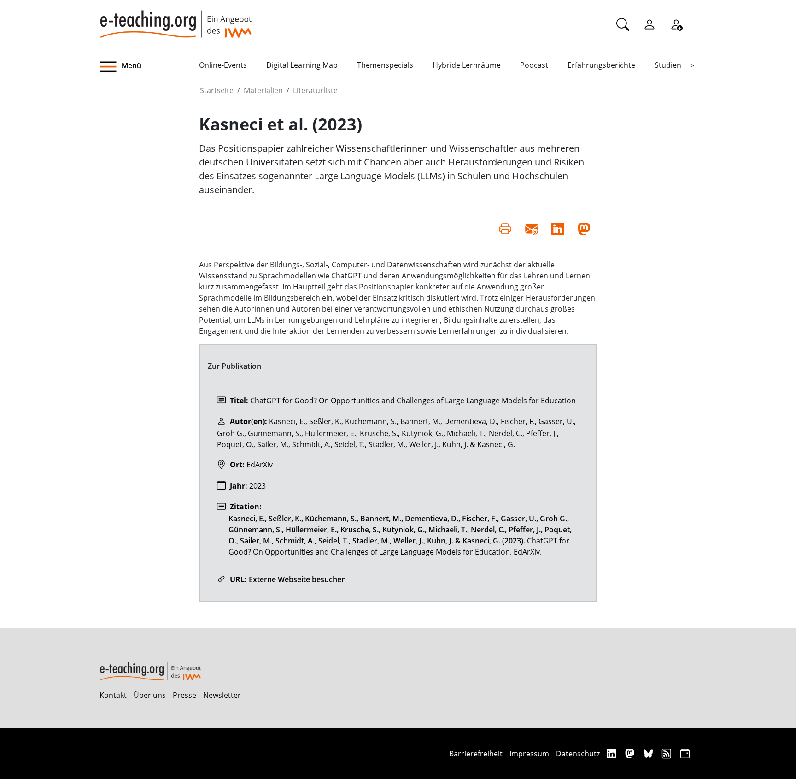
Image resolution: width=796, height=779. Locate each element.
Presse (184, 695)
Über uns (150, 695)
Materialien (263, 90)
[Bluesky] (649, 753)
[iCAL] (685, 753)
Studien (668, 65)
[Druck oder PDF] (505, 228)
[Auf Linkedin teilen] (557, 228)
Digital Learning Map (302, 65)
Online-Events (223, 65)
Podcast (534, 65)
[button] (149, 67)
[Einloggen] (649, 24)
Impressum (529, 754)
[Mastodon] (631, 753)
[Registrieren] (676, 24)
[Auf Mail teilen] (531, 228)
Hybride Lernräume (467, 65)
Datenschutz (578, 754)
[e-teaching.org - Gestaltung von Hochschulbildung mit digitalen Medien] (176, 19)
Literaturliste (315, 90)
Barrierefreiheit (476, 754)
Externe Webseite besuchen (297, 579)
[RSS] (667, 753)
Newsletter (222, 695)
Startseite (217, 90)
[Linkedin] (612, 753)
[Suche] (622, 24)
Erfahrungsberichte (601, 65)
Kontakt (113, 695)
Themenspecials (385, 65)
